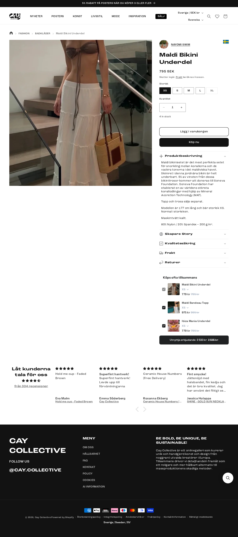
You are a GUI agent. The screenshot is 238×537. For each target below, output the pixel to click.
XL (214, 91)
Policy (88, 473)
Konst (77, 16)
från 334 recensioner (31, 386)
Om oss (88, 447)
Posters (58, 16)
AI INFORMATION (94, 487)
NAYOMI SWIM (180, 44)
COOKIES (89, 480)
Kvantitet (165, 99)
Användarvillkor (135, 517)
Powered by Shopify (62, 518)
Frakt (179, 77)
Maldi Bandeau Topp (195, 302)
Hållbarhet (91, 454)
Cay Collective (43, 518)
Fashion (24, 33)
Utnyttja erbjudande (194, 340)
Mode (116, 16)
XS (165, 90)
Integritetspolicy (113, 517)
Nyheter (36, 16)
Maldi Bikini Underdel (196, 284)
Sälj (161, 16)
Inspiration (137, 16)
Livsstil (97, 16)
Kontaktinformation (175, 517)
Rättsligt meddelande (201, 517)
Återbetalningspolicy (89, 517)
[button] (209, 16)
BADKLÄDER (42, 33)
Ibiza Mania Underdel (196, 321)
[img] (31, 381)
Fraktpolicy (154, 517)
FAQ (85, 460)
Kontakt (89, 467)
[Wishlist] (217, 16)
